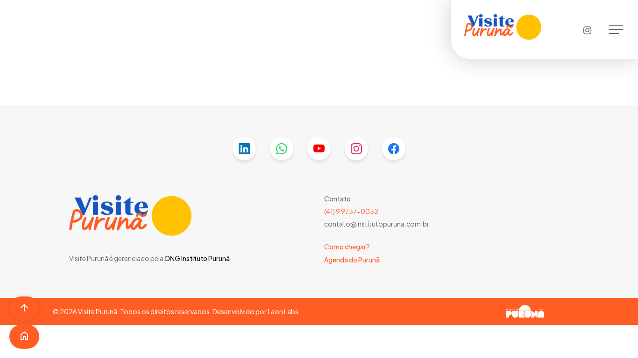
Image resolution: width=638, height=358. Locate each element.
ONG (172, 258)
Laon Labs (283, 311)
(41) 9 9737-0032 (351, 211)
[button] (617, 29)
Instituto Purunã (205, 258)
